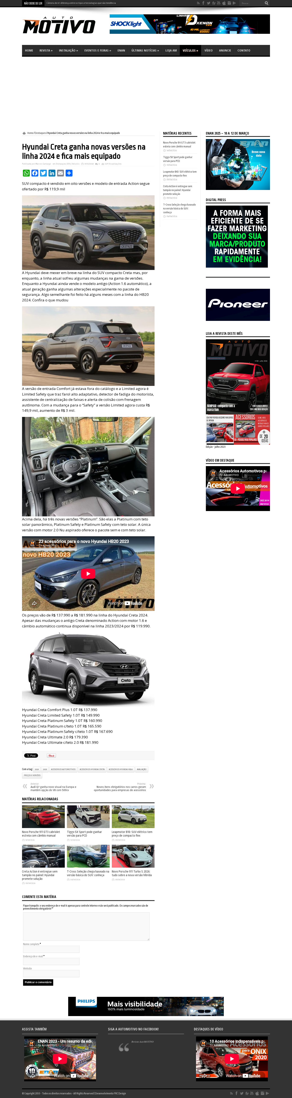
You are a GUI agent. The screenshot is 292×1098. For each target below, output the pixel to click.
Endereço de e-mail (33, 956)
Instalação (68, 50)
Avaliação (141, 769)
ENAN (121, 50)
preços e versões (32, 775)
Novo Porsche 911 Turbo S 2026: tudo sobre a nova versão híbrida (132, 873)
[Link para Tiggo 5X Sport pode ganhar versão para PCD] (88, 827)
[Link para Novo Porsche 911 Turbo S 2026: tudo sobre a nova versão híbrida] (133, 866)
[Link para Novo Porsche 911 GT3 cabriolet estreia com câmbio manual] (43, 827)
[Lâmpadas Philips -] (146, 1015)
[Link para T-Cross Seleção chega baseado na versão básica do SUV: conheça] (88, 866)
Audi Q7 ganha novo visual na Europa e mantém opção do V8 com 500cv (53, 787)
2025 (45, 769)
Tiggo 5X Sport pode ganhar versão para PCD (84, 833)
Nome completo (31, 944)
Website (27, 968)
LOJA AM (171, 50)
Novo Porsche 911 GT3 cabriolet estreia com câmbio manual (76, 3)
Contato (243, 50)
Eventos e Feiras (97, 50)
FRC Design (120, 1093)
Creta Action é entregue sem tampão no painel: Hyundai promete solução (40, 875)
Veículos (190, 50)
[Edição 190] (238, 443)
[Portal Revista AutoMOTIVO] (65, 34)
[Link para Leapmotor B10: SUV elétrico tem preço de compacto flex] (133, 827)
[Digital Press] (237, 266)
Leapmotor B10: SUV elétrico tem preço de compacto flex (132, 833)
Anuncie (225, 50)
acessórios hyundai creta (92, 769)
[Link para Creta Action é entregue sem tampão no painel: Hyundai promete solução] (43, 866)
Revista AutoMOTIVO (142, 1041)
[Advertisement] (146, 94)
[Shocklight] (190, 32)
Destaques (40, 133)
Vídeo (209, 50)
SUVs (69, 164)
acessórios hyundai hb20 (121, 769)
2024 (37, 769)
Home (29, 50)
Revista (46, 50)
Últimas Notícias (145, 50)
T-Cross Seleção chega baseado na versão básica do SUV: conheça (88, 873)
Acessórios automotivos (63, 769)
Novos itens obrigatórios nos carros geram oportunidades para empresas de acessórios (120, 787)
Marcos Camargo (43, 164)
